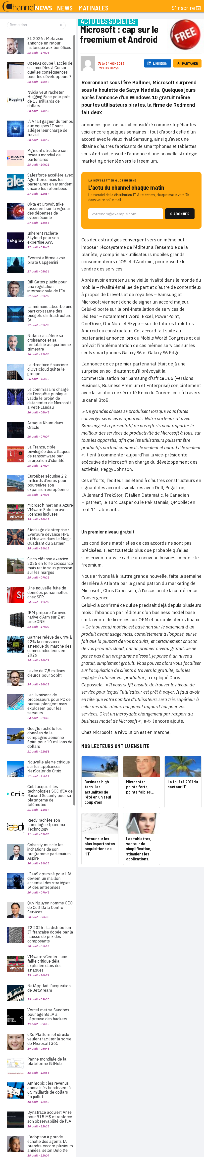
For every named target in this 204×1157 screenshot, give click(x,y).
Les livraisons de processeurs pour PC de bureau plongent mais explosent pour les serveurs (49, 703)
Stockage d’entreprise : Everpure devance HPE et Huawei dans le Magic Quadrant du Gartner (49, 536)
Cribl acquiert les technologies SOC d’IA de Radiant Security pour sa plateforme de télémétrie (50, 795)
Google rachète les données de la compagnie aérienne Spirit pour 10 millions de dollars (49, 737)
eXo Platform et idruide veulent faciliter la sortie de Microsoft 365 (49, 1039)
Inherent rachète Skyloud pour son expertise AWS (43, 238)
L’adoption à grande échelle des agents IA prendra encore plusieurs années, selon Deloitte (50, 1143)
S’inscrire (183, 7)
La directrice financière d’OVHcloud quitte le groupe (47, 369)
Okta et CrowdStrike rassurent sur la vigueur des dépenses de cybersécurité (48, 211)
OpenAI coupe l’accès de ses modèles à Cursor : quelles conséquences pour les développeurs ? (49, 70)
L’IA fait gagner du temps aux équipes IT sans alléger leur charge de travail (50, 128)
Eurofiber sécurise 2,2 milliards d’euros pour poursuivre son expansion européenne (48, 483)
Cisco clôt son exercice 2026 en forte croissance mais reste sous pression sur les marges (50, 565)
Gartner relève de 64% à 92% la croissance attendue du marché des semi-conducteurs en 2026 (49, 646)
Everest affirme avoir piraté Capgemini (46, 260)
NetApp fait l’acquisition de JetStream (49, 988)
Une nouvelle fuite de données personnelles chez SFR (47, 592)
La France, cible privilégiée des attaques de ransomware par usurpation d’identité (48, 454)
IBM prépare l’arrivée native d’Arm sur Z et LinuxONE (46, 617)
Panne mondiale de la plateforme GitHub (46, 1061)
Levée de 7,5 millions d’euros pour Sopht (46, 673)
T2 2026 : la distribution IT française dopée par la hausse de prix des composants (50, 934)
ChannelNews (27, 6)
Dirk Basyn (111, 68)
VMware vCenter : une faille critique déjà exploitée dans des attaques (47, 963)
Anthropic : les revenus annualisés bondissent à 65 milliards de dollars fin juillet (49, 1090)
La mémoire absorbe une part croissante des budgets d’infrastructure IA (49, 313)
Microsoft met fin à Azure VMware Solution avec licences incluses (50, 510)
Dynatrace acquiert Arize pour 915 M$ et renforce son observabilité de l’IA (49, 1117)
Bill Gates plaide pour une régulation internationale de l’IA (47, 286)
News (65, 8)
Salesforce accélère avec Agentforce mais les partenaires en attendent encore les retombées (50, 182)
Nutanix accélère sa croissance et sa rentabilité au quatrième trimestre (49, 342)
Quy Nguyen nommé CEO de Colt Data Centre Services (50, 907)
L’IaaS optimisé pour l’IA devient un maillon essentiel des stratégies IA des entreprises (49, 880)
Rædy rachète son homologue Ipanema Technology (46, 825)
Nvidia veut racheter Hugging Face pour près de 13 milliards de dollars (48, 99)
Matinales (93, 8)
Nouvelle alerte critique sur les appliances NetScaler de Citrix (48, 766)
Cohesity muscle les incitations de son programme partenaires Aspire (49, 851)
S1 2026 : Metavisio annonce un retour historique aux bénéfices (49, 43)
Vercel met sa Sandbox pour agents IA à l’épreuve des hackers (48, 1014)
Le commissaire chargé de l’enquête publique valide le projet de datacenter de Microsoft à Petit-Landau (49, 398)
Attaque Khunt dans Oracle (45, 425)
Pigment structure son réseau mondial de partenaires (47, 155)
